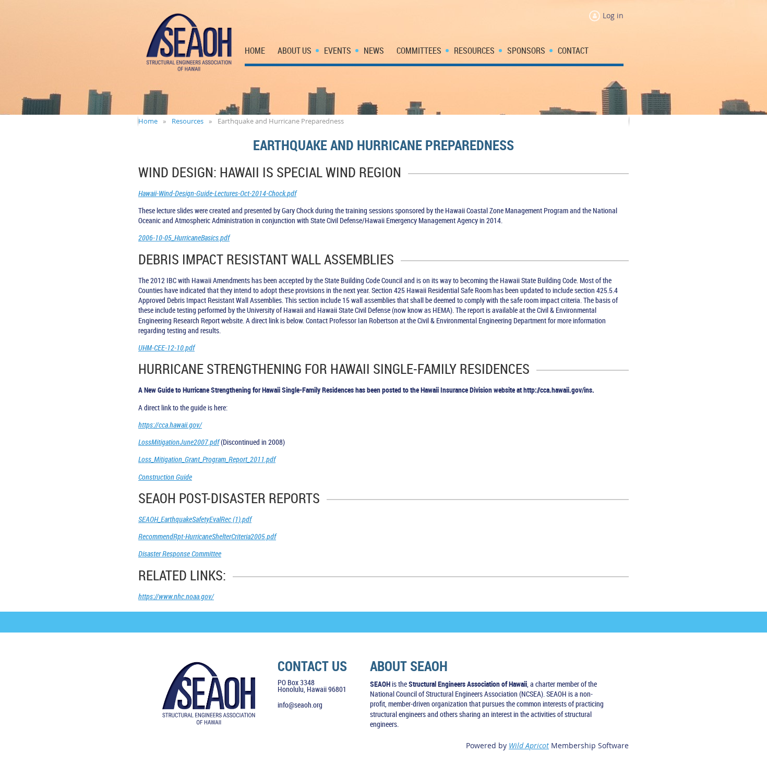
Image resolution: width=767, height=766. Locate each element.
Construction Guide (165, 477)
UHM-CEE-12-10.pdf (166, 347)
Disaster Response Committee (179, 553)
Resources (187, 121)
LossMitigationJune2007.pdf (178, 442)
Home (148, 121)
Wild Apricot (529, 745)
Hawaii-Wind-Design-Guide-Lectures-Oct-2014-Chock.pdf (217, 193)
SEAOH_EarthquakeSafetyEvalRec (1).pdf (194, 519)
